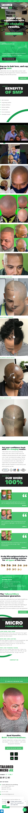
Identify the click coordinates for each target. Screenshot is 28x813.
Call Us (15, 1)
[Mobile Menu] (26, 6)
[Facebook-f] (12, 754)
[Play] (14, 133)
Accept (5, 806)
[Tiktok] (16, 758)
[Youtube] (12, 758)
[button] (9, 59)
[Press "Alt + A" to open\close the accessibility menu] (2, 811)
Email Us (20, 1)
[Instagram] (16, 754)
